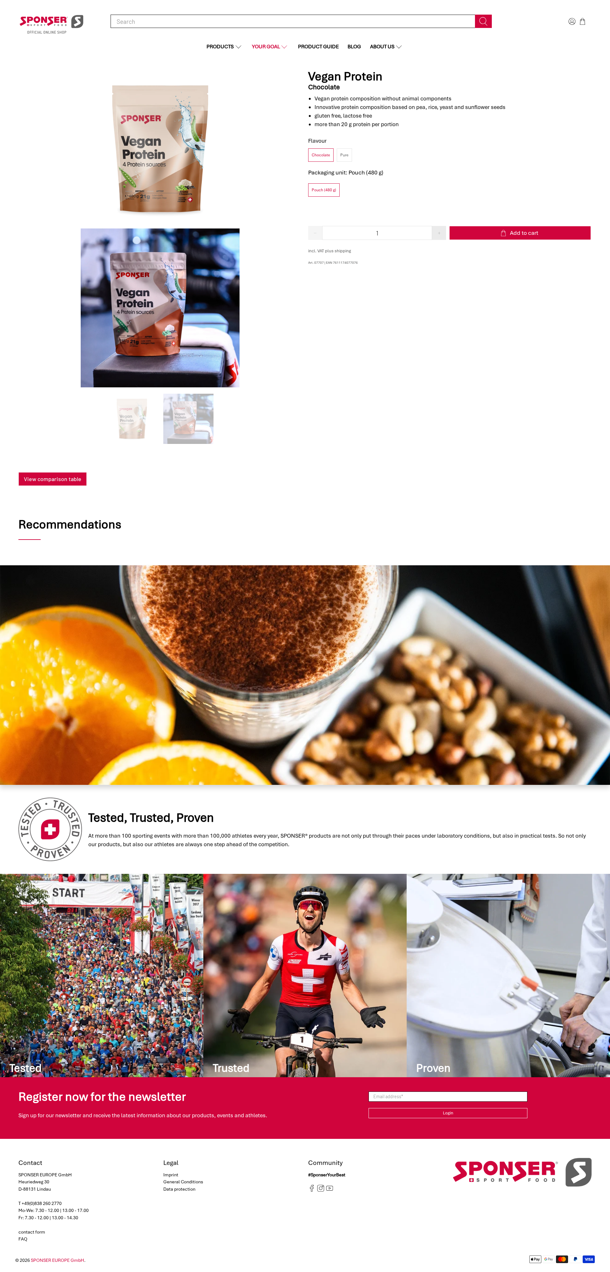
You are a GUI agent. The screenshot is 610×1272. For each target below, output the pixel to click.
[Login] (571, 21)
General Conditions (183, 1182)
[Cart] (582, 21)
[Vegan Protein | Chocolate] (160, 149)
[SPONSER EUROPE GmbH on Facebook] (311, 1190)
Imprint (170, 1175)
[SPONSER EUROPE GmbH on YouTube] (329, 1190)
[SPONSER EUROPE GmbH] (51, 21)
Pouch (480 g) (324, 190)
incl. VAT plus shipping (329, 251)
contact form (31, 1232)
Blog (354, 46)
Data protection (179, 1189)
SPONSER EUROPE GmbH (57, 1260)
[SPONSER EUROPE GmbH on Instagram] (320, 1190)
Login (448, 1113)
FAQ (22, 1239)
